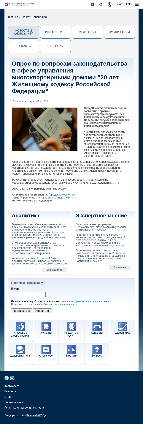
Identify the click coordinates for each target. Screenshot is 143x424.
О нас (7, 396)
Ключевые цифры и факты (20, 334)
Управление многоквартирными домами (45, 197)
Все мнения (120, 267)
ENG (129, 4)
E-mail (15, 288)
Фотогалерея (46, 355)
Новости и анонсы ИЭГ (34, 16)
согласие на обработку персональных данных (85, 301)
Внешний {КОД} (36, 415)
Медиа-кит (87, 32)
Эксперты (46, 332)
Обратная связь (14, 402)
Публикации (119, 32)
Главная (13, 16)
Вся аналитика (55, 270)
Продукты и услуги (71, 334)
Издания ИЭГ (55, 32)
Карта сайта (11, 385)
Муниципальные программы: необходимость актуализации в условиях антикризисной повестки (101, 227)
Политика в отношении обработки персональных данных (44, 304)
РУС (119, 4)
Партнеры (55, 46)
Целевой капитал (20, 355)
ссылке (62, 188)
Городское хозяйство (62, 194)
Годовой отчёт (122, 332)
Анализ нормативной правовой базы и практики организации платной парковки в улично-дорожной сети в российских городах (39, 261)
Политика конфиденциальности (24, 407)
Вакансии (71, 355)
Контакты (24, 46)
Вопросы (97, 355)
